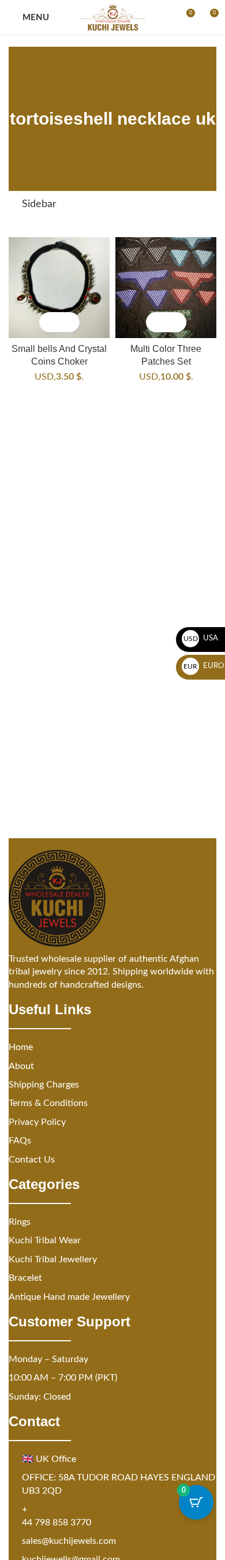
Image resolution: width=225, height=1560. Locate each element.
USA (201, 638)
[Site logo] (113, 17)
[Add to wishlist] (69, 322)
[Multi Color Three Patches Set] (165, 287)
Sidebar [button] (39, 204)
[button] (49, 322)
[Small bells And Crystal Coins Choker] (59, 287)
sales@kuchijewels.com (69, 1541)
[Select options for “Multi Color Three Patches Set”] (156, 322)
